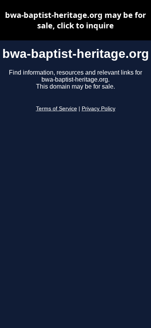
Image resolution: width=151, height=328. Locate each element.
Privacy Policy (98, 109)
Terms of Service (56, 109)
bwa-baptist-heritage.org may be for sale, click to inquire (75, 20)
